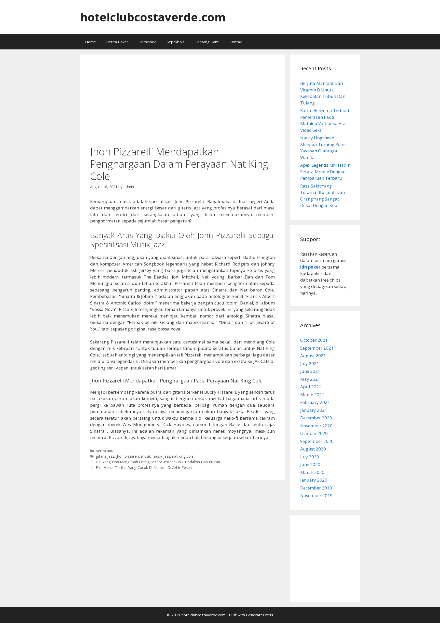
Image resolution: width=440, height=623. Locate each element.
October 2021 (314, 340)
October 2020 (314, 433)
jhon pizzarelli (127, 456)
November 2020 (316, 426)
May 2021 (310, 379)
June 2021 (310, 371)
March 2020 (312, 472)
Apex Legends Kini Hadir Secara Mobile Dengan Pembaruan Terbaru (325, 171)
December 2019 (316, 488)
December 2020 (316, 418)
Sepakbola (176, 41)
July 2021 (309, 363)
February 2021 (315, 402)
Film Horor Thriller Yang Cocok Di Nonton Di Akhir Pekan (144, 467)
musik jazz (161, 456)
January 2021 (313, 410)
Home (90, 41)
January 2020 (313, 480)
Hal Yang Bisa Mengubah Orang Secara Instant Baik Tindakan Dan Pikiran (158, 461)
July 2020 (309, 457)
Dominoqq (148, 41)
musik (146, 456)
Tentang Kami (207, 41)
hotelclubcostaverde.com (153, 17)
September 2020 (317, 441)
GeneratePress (259, 614)
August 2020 (313, 449)
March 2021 (312, 394)
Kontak (235, 41)
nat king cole (183, 456)
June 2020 (310, 464)
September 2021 (317, 348)
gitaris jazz (105, 456)
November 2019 (316, 495)
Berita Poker (117, 41)
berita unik (105, 450)
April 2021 (310, 387)
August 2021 (313, 356)
